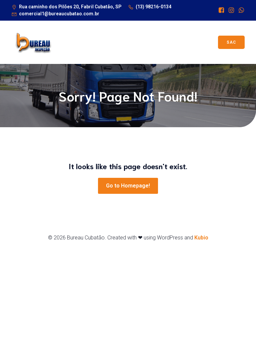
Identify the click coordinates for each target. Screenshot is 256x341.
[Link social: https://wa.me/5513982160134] (240, 10)
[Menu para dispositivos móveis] (137, 42)
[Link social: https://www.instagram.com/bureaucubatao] (230, 10)
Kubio (201, 237)
